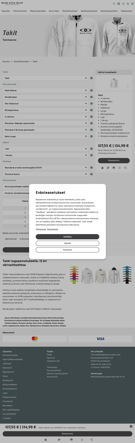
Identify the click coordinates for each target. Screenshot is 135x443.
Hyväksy (67, 236)
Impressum (52, 229)
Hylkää (67, 243)
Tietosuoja (41, 229)
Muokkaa (67, 250)
